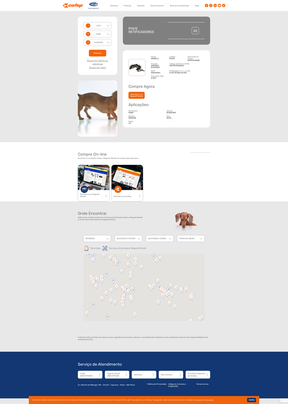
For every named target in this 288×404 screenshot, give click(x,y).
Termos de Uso (202, 384)
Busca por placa (97, 67)
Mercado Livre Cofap (122, 196)
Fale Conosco (166, 375)
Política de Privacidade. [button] (204, 400)
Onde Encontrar (157, 6)
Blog (197, 6)
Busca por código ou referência (97, 62)
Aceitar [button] (251, 400)
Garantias (138, 375)
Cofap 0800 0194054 (86, 374)
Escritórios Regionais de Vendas (196, 374)
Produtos (127, 6)
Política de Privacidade (156, 384)
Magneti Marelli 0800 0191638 (113, 374)
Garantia (140, 6)
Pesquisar (97, 53)
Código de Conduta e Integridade (177, 385)
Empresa (114, 6)
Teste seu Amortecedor (179, 6)
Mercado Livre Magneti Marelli (136, 95)
